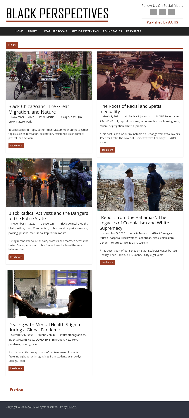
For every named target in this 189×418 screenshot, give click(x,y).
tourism (143, 242)
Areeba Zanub (46, 335)
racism (104, 126)
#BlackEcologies (162, 233)
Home (19, 31)
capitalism (126, 121)
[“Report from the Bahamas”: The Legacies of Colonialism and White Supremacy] (140, 165)
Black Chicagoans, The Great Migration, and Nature (38, 109)
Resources (133, 31)
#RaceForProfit (109, 121)
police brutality (59, 228)
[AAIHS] (62, 6)
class (74, 117)
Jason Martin (46, 117)
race (176, 121)
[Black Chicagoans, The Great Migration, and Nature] (49, 54)
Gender (104, 242)
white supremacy (135, 126)
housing (168, 121)
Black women (129, 238)
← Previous (15, 389)
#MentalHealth (17, 339)
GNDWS (72, 407)
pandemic (14, 344)
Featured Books (55, 31)
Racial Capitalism (46, 233)
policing (13, 233)
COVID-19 (42, 339)
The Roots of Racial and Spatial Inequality (131, 108)
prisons (23, 233)
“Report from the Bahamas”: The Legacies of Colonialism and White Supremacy (134, 222)
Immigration (56, 339)
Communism (40, 228)
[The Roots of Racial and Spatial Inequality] (140, 54)
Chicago (64, 117)
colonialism (167, 238)
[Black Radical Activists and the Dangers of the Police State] (49, 161)
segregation (116, 126)
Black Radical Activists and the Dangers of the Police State (48, 215)
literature (115, 242)
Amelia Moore (138, 233)
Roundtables (112, 31)
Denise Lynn (47, 223)
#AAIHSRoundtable (167, 116)
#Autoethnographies (72, 335)
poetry (26, 344)
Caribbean (145, 238)
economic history (151, 121)
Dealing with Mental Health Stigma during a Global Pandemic (44, 327)
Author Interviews (85, 31)
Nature (20, 121)
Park (29, 121)
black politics (16, 228)
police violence (78, 228)
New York (71, 339)
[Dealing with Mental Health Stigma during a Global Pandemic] (49, 272)
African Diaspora (110, 238)
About (32, 31)
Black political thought (74, 223)
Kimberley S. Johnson (137, 116)
